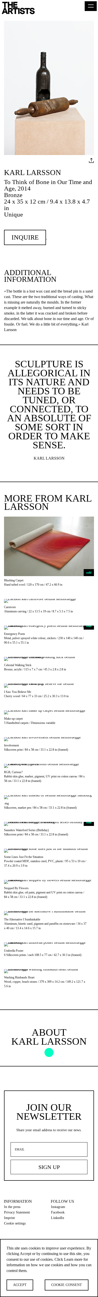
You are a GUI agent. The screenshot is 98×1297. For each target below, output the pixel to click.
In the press (12, 1207)
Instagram (58, 1207)
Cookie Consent (66, 1285)
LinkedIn (57, 1218)
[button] (91, 6)
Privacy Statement (17, 1212)
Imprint (9, 1218)
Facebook (58, 1212)
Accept (20, 1285)
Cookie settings (15, 1223)
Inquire (25, 237)
